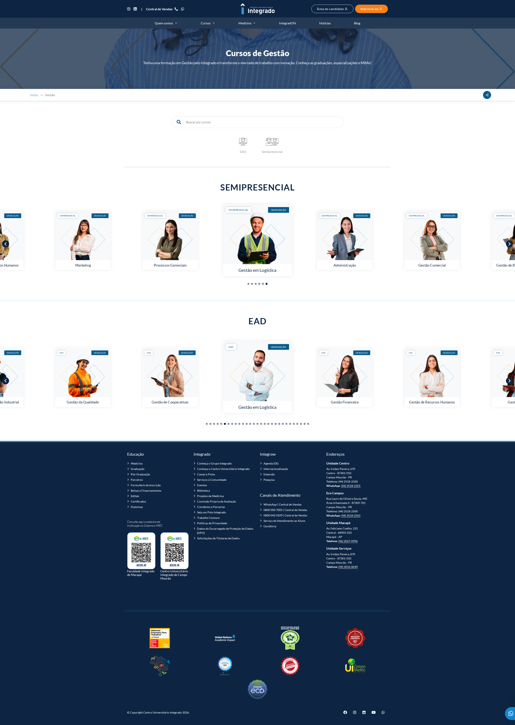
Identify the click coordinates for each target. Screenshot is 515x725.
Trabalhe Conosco (208, 517)
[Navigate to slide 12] (246, 424)
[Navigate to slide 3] (256, 284)
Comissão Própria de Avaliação (216, 501)
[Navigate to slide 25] (294, 424)
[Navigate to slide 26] (297, 424)
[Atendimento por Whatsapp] (510, 713)
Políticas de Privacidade (212, 523)
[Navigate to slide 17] (265, 424)
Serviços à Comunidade (211, 479)
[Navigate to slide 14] (254, 424)
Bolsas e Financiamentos (146, 490)
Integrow (268, 454)
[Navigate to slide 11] (243, 424)
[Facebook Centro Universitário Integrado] (346, 712)
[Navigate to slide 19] (272, 424)
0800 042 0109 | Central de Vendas (285, 515)
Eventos (202, 485)
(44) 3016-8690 (348, 566)
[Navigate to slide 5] (263, 284)
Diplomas (137, 507)
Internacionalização (276, 469)
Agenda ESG (271, 463)
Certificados (138, 501)
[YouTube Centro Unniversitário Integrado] (374, 712)
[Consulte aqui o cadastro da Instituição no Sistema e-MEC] (141, 549)
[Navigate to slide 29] (308, 424)
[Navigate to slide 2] (252, 284)
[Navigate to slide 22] (283, 424)
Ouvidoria (270, 526)
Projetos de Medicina (210, 496)
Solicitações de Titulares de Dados (218, 538)
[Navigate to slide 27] (301, 424)
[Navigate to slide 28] (304, 424)
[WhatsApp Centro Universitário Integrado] (182, 9)
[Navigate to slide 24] (290, 424)
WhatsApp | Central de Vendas (283, 504)
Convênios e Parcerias (211, 507)
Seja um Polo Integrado (211, 512)
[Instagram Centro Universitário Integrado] (129, 9)
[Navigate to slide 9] (236, 424)
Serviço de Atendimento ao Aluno (284, 520)
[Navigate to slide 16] (261, 424)
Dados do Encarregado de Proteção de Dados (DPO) (225, 530)
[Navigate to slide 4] (259, 284)
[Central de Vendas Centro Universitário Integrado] (176, 9)
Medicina (136, 463)
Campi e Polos (206, 474)
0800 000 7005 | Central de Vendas (285, 510)
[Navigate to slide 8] (232, 424)
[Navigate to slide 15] (257, 424)
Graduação (137, 469)
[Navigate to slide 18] (268, 424)
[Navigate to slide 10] (239, 424)
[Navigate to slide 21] (279, 424)
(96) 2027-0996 (348, 541)
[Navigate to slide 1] (248, 284)
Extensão (269, 474)
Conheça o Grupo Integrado (214, 463)
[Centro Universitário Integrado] (258, 8)
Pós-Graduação (140, 474)
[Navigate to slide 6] (266, 284)
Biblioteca (203, 490)
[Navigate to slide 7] (228, 424)
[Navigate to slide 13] (250, 424)
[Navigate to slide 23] (286, 424)
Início (34, 95)
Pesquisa (269, 479)
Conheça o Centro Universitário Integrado (223, 469)
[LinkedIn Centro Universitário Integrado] (135, 9)
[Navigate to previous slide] (5, 243)
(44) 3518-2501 (350, 485)
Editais (135, 496)
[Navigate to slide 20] (275, 424)
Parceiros (137, 479)
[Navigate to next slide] (509, 243)
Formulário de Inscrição (146, 485)
